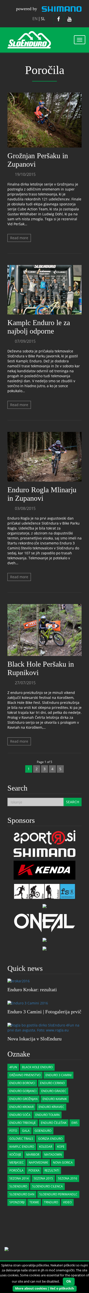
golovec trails (21, 1139)
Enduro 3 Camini (58, 1075)
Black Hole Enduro (37, 1067)
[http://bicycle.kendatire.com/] (44, 870)
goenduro (43, 1131)
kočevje (15, 1154)
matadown (53, 1154)
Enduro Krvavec (51, 1107)
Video (67, 1202)
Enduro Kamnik (55, 1099)
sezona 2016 (67, 1178)
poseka (34, 1170)
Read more (19, 237)
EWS (74, 1123)
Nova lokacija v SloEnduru (34, 1038)
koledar (45, 1146)
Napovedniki (38, 1162)
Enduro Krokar (21, 1107)
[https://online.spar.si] (44, 905)
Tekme (34, 1202)
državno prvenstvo (25, 1075)
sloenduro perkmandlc (58, 1194)
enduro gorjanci (22, 1091)
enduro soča (19, 1115)
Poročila (16, 1170)
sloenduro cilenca (47, 1186)
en (35, 18)
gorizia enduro (50, 1139)
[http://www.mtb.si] (44, 939)
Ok (68, 1281)
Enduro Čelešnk (54, 1123)
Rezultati (51, 1170)
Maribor (32, 1154)
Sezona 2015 (43, 1178)
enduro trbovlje (22, 1123)
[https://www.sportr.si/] (44, 837)
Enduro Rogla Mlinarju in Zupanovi (41, 494)
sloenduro (18, 1186)
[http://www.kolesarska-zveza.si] (44, 948)
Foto (13, 1131)
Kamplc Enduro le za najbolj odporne (38, 326)
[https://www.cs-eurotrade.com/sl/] (44, 852)
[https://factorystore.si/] (44, 891)
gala (26, 1131)
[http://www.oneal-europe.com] (44, 922)
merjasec (16, 1162)
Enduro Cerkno (52, 1083)
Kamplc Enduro (21, 1146)
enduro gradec (53, 1091)
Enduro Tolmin (47, 1115)
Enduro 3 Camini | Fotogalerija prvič (44, 1011)
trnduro (51, 1202)
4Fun (13, 1067)
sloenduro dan (21, 1194)
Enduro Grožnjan (23, 1099)
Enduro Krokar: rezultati (32, 989)
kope (61, 1146)
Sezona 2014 (19, 1178)
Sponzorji (16, 1202)
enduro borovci (22, 1083)
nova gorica (63, 1162)
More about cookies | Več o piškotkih (44, 1288)
